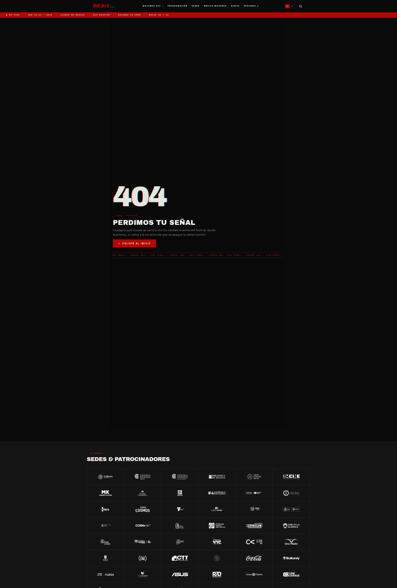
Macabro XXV (151, 6)
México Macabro (215, 6)
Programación (177, 6)
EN (292, 6)
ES (287, 6)
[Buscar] (300, 6)
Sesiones (251, 6)
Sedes (195, 6)
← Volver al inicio (134, 243)
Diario (235, 6)
